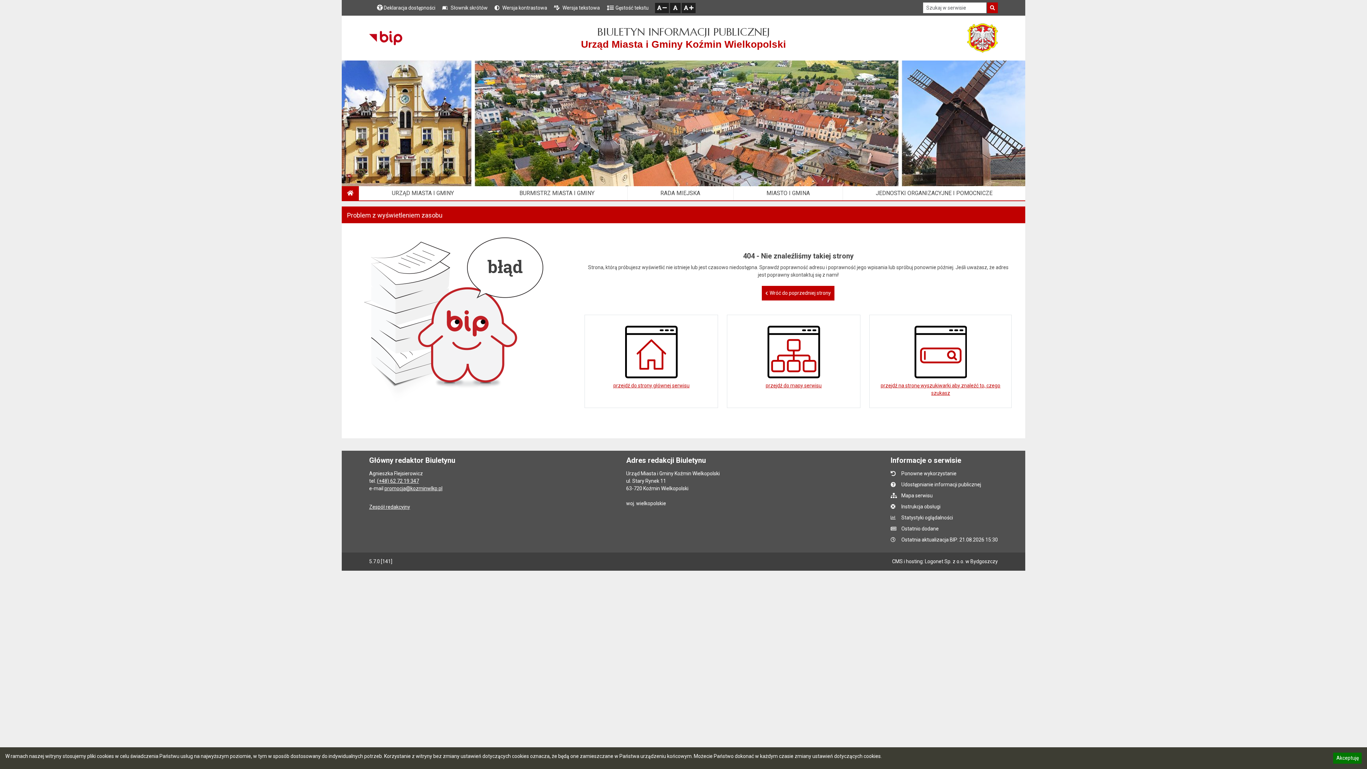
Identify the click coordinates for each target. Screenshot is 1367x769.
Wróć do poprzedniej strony (800, 293)
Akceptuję (1347, 759)
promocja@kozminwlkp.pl (413, 488)
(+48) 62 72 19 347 (398, 481)
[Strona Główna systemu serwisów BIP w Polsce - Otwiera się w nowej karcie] (385, 38)
